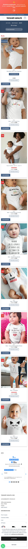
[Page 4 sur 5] (16, 482)
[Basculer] (26, 515)
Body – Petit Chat (14, 437)
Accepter (14, 538)
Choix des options (14, 124)
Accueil (8, 23)
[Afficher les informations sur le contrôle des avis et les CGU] (21, 464)
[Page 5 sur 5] (18, 482)
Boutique (15, 23)
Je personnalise (14, 74)
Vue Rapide (5, 83)
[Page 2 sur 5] (12, 482)
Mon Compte (4, 514)
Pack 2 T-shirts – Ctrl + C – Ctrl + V (14, 165)
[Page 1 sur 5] (9, 482)
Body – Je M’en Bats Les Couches (14, 212)
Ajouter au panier (14, 80)
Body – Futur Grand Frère (14, 121)
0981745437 (4, 507)
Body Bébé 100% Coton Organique (14, 71)
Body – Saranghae (14, 390)
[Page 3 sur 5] (14, 482)
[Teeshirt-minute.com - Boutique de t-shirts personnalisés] (14, 18)
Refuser (14, 544)
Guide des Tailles (5, 517)
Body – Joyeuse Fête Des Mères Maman (14, 345)
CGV (2, 520)
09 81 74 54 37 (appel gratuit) (10, 14)
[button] (3, 18)
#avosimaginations (20, 14)
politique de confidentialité (17, 534)
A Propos (3, 522)
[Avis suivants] (26, 474)
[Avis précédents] (2, 474)
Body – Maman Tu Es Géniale (14, 256)
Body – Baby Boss (14, 301)
